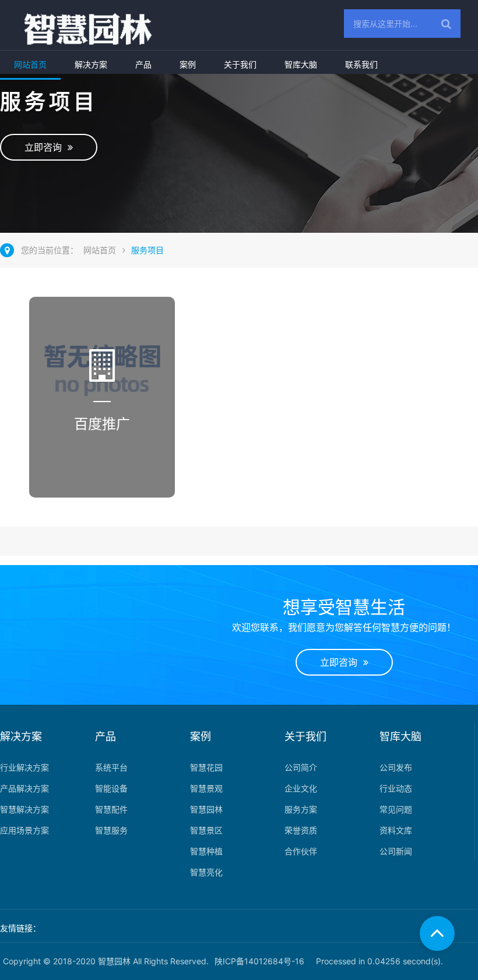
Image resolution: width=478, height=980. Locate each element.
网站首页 (30, 64)
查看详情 (103, 478)
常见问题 (395, 809)
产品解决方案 (24, 788)
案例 (188, 64)
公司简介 (300, 767)
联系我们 (361, 64)
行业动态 (395, 788)
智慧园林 (206, 809)
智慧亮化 (206, 872)
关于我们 (240, 64)
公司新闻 (395, 851)
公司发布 (395, 767)
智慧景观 (206, 788)
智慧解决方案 (24, 809)
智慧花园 (206, 767)
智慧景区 (206, 830)
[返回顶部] (437, 933)
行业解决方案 (24, 767)
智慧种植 (206, 851)
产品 (143, 64)
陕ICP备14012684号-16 (259, 961)
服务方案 (300, 809)
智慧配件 (111, 809)
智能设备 (111, 788)
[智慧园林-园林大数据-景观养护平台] (79, 29)
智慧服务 (111, 830)
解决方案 (91, 64)
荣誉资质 (300, 830)
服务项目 (147, 250)
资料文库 (395, 830)
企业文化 (300, 788)
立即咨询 (46, 147)
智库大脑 (300, 64)
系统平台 (111, 767)
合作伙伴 (300, 851)
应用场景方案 (24, 830)
